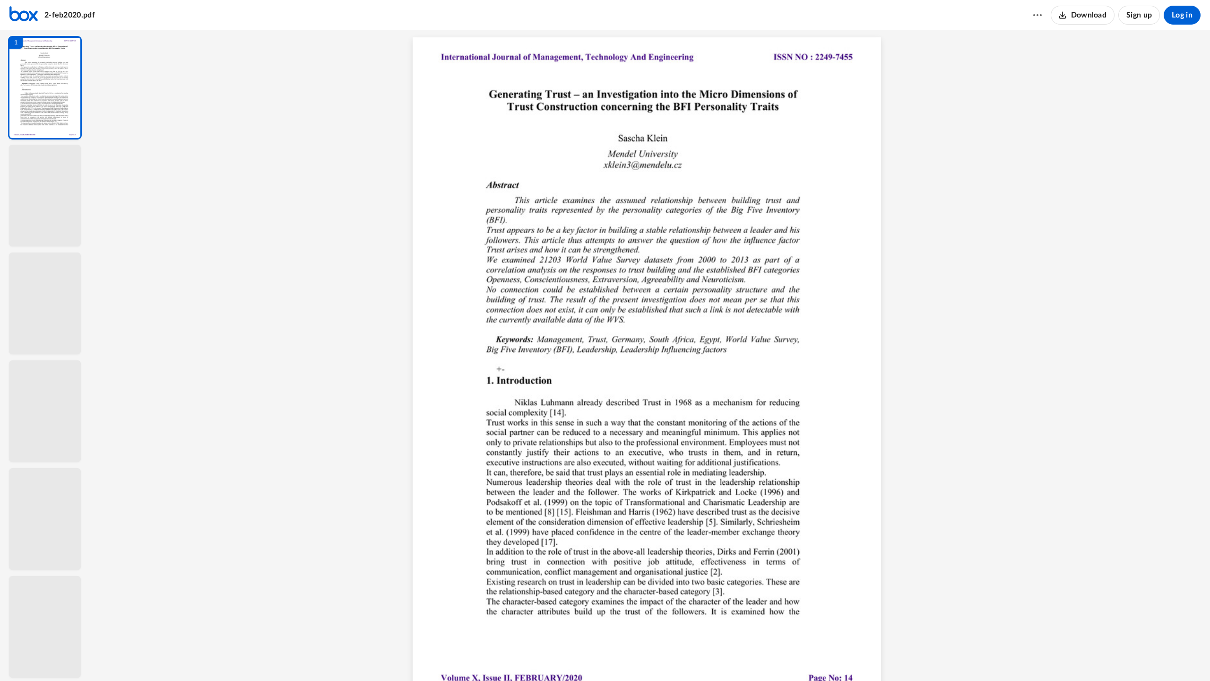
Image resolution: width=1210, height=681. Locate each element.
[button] (44, 87)
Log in (1182, 15)
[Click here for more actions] (1037, 15)
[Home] (23, 15)
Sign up (1139, 15)
